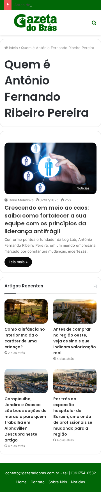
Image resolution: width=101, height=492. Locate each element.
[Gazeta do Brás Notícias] (35, 22)
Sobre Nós (58, 482)
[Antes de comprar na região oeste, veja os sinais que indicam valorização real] (75, 311)
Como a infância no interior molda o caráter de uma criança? (24, 338)
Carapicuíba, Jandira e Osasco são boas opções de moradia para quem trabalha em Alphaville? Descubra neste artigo (25, 419)
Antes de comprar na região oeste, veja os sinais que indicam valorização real (74, 341)
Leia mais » (18, 262)
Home (21, 482)
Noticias (78, 482)
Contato (38, 482)
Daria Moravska (21, 200)
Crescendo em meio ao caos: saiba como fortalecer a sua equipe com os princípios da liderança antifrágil (46, 219)
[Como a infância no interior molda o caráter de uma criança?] (26, 311)
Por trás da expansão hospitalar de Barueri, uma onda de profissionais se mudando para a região (72, 416)
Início (13, 47)
